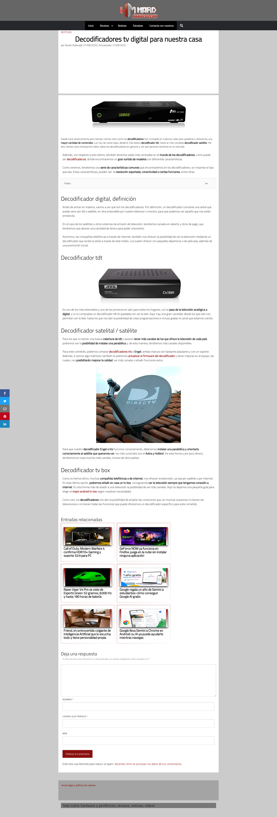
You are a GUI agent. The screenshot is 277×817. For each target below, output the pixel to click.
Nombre (68, 699)
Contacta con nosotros (161, 26)
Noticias (122, 26)
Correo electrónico (75, 716)
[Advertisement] (138, 71)
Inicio (91, 26)
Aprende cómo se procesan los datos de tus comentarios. (148, 764)
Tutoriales (138, 26)
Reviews (104, 26)
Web (65, 733)
